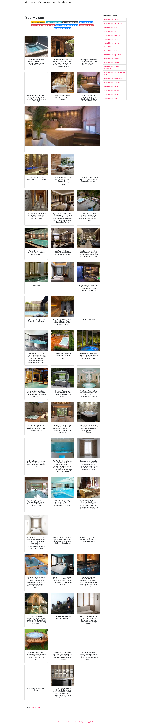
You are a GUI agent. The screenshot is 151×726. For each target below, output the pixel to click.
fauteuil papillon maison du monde (43, 25)
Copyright (89, 722)
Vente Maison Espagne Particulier (111, 67)
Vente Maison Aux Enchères (113, 78)
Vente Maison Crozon (111, 39)
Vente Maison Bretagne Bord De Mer (114, 73)
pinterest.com (36, 707)
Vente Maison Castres (111, 19)
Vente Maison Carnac (111, 47)
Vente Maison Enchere (111, 59)
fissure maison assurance (62, 28)
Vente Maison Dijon (110, 27)
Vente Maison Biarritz (111, 51)
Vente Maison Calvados (112, 35)
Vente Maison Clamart (111, 90)
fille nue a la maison (86, 22)
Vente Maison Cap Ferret (112, 55)
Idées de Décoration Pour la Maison (47, 2)
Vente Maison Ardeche (111, 94)
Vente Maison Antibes (111, 31)
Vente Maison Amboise (111, 62)
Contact (68, 722)
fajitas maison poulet (86, 25)
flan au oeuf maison (38, 22)
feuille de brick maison (53, 22)
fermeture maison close (70, 22)
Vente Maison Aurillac (111, 98)
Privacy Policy (78, 722)
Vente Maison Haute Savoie (113, 23)
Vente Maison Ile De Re (112, 82)
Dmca (60, 722)
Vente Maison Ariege (111, 86)
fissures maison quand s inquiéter (67, 25)
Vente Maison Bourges (111, 43)
